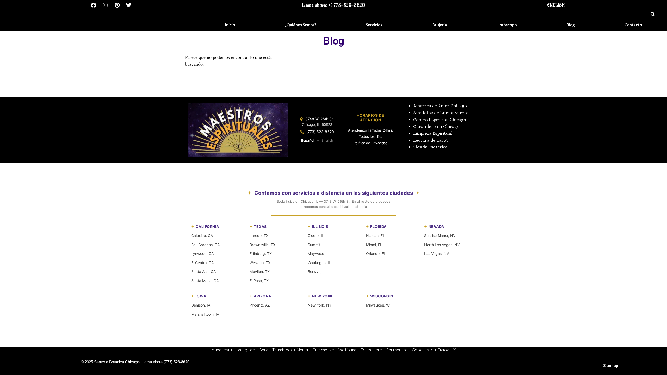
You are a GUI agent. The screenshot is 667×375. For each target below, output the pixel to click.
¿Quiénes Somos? (300, 24)
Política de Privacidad (371, 143)
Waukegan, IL (319, 262)
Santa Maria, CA (205, 280)
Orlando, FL (376, 253)
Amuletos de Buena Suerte (440, 112)
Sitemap (610, 365)
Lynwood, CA (202, 253)
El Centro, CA (202, 262)
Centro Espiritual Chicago (439, 119)
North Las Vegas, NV (442, 244)
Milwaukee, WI (378, 305)
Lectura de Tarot (430, 140)
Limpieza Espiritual (432, 133)
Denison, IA (200, 305)
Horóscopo (507, 24)
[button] (653, 14)
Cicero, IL (316, 235)
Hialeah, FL (375, 235)
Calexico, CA (202, 235)
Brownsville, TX (262, 244)
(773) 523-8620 (320, 131)
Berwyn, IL (317, 271)
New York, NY (319, 305)
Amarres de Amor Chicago (440, 105)
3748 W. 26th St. (319, 119)
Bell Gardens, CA (205, 244)
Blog (570, 24)
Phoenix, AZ (260, 305)
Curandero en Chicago (436, 126)
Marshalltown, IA (205, 314)
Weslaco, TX (260, 262)
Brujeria (439, 24)
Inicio (230, 24)
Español (307, 140)
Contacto (633, 24)
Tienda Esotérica (430, 147)
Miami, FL (374, 244)
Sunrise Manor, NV (439, 235)
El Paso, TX (259, 280)
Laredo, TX (259, 235)
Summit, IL (317, 244)
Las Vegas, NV (436, 253)
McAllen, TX (260, 271)
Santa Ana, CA (203, 271)
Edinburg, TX (261, 253)
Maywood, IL (319, 253)
